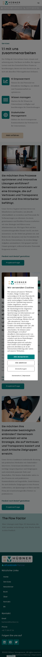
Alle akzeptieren (21, 357)
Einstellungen (21, 369)
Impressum (26, 375)
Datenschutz (16, 375)
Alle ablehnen (21, 363)
